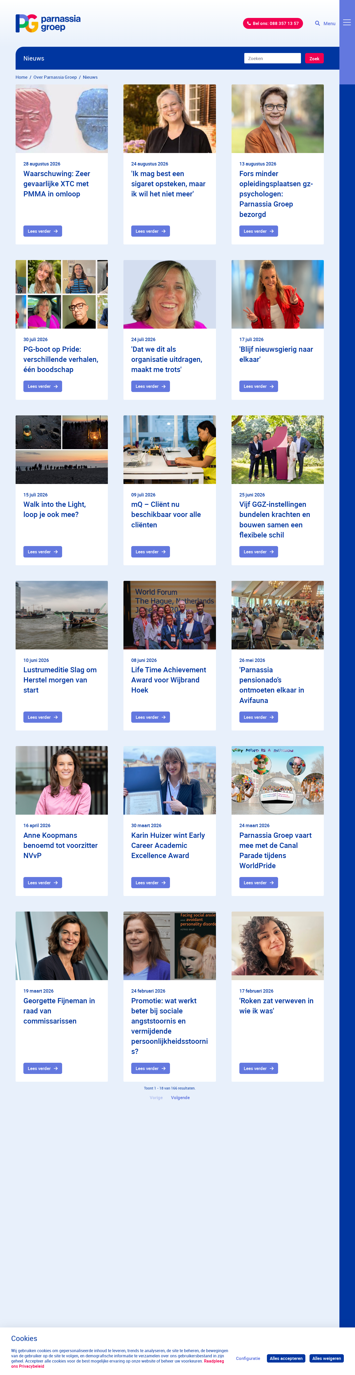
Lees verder (39, 231)
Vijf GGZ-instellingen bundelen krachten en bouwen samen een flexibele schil (274, 519)
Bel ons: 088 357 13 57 (276, 23)
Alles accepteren (286, 1358)
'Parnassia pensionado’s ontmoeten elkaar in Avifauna (271, 685)
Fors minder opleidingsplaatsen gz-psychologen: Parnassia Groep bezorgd (276, 193)
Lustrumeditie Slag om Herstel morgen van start (60, 680)
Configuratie (248, 1358)
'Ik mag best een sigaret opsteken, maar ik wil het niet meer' (168, 183)
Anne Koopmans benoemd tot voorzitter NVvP (60, 845)
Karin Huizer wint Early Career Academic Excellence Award (168, 845)
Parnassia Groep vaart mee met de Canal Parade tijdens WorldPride (275, 850)
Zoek (314, 59)
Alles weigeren (326, 1358)
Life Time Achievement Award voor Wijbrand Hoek (168, 680)
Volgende (180, 1097)
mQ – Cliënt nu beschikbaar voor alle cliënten (166, 514)
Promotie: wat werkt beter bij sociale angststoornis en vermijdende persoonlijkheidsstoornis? (169, 1025)
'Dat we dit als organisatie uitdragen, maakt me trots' (166, 359)
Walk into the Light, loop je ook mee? (54, 509)
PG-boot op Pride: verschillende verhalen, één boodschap (60, 359)
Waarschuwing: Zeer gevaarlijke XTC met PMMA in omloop (56, 183)
